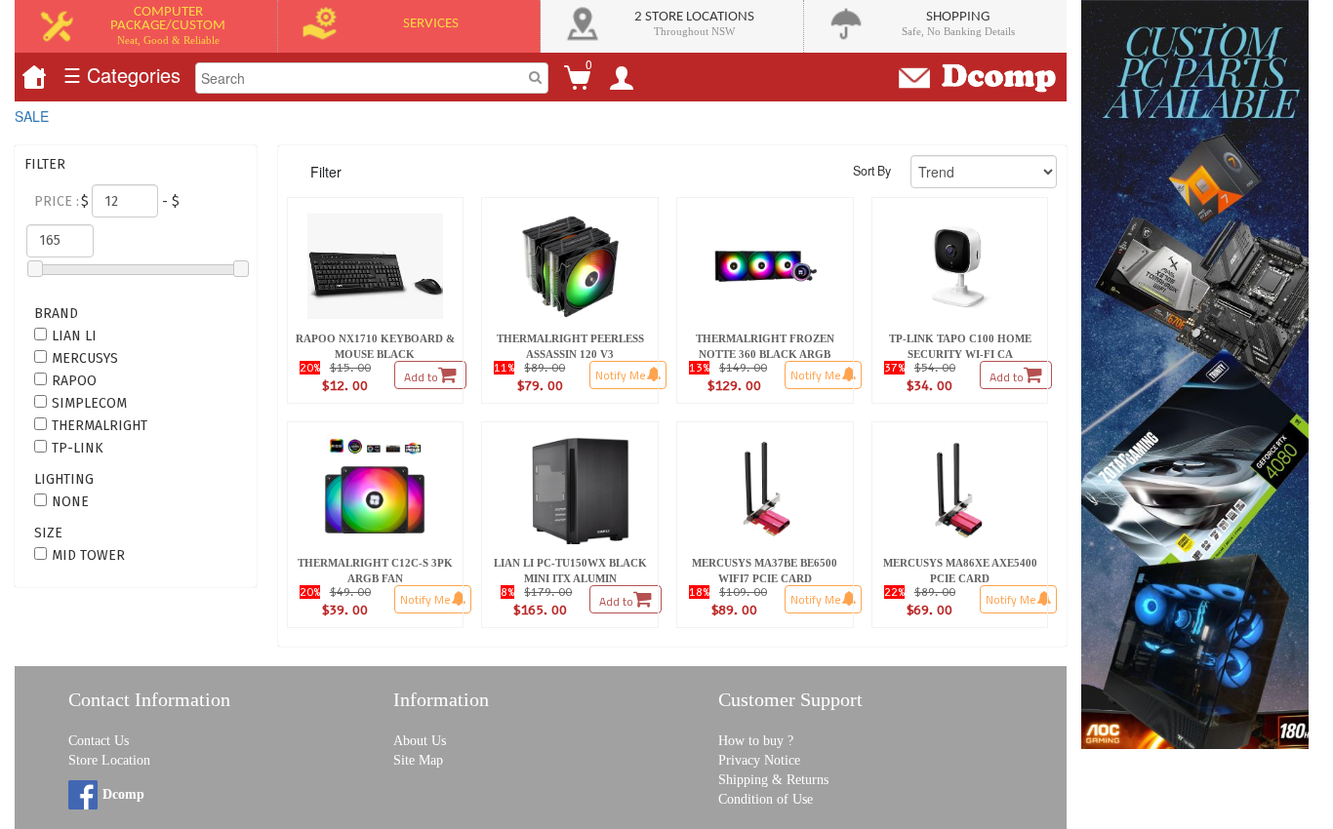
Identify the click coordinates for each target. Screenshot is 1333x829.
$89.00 (733, 609)
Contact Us (98, 740)
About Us (419, 740)
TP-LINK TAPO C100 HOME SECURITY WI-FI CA (961, 346)
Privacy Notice (759, 760)
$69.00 (929, 609)
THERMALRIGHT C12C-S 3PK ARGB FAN (376, 570)
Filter (326, 171)
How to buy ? (755, 740)
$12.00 (344, 385)
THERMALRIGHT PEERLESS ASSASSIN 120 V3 (571, 346)
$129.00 (734, 385)
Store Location (109, 760)
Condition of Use (765, 799)
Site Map (418, 760)
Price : (56, 201)
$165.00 (539, 609)
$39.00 (344, 609)
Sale (32, 116)
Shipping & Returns (773, 779)
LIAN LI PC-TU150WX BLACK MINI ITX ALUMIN (572, 570)
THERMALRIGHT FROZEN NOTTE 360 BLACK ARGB (766, 346)
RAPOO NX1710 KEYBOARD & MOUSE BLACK (377, 346)
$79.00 (539, 385)
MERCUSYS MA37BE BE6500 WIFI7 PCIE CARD (766, 570)
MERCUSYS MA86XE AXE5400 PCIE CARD (961, 570)
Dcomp (123, 794)
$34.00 (929, 385)
